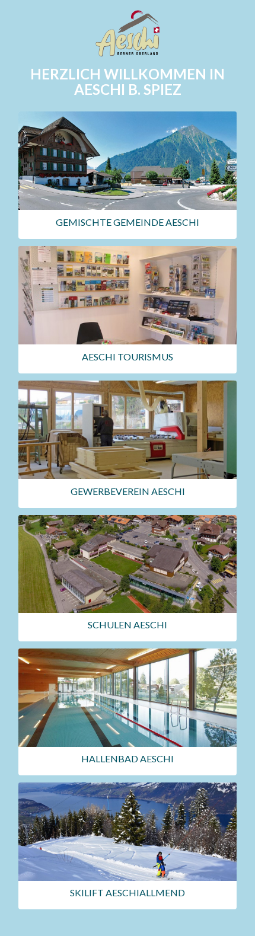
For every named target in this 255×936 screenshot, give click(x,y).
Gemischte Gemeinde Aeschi (127, 222)
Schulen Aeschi (127, 624)
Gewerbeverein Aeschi (128, 491)
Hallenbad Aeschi (127, 758)
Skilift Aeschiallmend (127, 892)
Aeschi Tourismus (127, 356)
